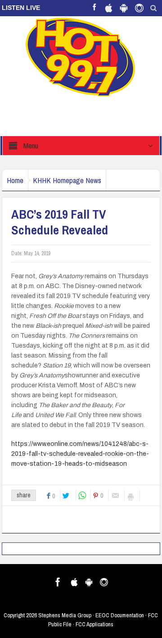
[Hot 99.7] (80, 56)
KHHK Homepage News (67, 180)
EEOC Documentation (119, 615)
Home (15, 180)
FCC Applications (94, 624)
